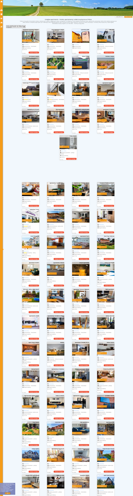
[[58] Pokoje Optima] (30, 455)
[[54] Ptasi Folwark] (30, 428)
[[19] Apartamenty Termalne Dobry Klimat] (55, 189)
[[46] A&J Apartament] (30, 375)
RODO (7, 491)
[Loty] (1, 18)
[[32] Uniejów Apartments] (80, 269)
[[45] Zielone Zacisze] (105, 349)
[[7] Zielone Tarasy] (80, 62)
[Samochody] (1, 22)
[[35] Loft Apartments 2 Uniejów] (55, 295)
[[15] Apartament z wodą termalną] (80, 116)
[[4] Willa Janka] (105, 36)
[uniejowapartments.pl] (1, 1)
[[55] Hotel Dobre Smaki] (55, 428)
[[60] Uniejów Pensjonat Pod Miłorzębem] (80, 455)
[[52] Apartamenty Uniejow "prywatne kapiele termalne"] (80, 402)
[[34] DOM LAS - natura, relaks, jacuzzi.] (30, 295)
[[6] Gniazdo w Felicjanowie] (55, 62)
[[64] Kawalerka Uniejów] (80, 481)
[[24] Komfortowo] (80, 216)
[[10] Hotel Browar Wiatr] (55, 89)
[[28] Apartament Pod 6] (80, 242)
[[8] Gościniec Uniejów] (105, 62)
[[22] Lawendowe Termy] (30, 216)
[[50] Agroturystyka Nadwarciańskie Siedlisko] (30, 402)
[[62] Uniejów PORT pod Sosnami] (30, 481)
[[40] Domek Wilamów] (80, 322)
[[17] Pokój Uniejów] (68, 142)
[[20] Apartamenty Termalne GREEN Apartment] (80, 189)
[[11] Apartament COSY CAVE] (80, 89)
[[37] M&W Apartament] (105, 295)
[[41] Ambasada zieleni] (105, 322)
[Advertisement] (68, 172)
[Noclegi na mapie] (1, 10)
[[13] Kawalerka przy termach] (30, 116)
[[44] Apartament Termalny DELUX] (80, 349)
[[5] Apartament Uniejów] (30, 62)
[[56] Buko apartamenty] (80, 428)
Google (7, 484)
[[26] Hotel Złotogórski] (30, 242)
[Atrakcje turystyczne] (1, 27)
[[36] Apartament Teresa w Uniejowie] (80, 295)
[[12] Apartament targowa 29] (105, 89)
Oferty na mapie (128, 16)
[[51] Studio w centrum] (55, 402)
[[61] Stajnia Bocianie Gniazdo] (105, 455)
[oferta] (23, 46)
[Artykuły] (1, 14)
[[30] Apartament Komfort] (30, 269)
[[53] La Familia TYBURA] (105, 402)
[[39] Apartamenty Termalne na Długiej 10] (55, 322)
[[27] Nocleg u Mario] (55, 242)
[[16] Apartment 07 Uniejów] (105, 116)
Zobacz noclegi (34, 52)
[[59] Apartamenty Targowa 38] (55, 455)
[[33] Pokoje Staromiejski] (105, 269)
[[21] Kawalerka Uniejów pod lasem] (105, 189)
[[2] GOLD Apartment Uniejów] (55, 36)
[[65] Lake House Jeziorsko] (105, 481)
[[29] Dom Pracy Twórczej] (105, 242)
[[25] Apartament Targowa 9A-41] (105, 216)
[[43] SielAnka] (55, 349)
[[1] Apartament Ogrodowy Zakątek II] (30, 36)
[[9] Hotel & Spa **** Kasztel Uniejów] (30, 89)
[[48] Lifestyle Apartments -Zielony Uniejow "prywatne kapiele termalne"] (80, 375)
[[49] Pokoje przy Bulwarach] (105, 375)
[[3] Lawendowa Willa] (80, 36)
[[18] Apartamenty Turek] (30, 189)
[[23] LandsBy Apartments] (55, 216)
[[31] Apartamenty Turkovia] (55, 269)
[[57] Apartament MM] (105, 428)
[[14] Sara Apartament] (55, 116)
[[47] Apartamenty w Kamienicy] (55, 375)
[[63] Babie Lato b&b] (55, 481)
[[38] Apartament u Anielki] (30, 322)
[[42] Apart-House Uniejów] (30, 349)
